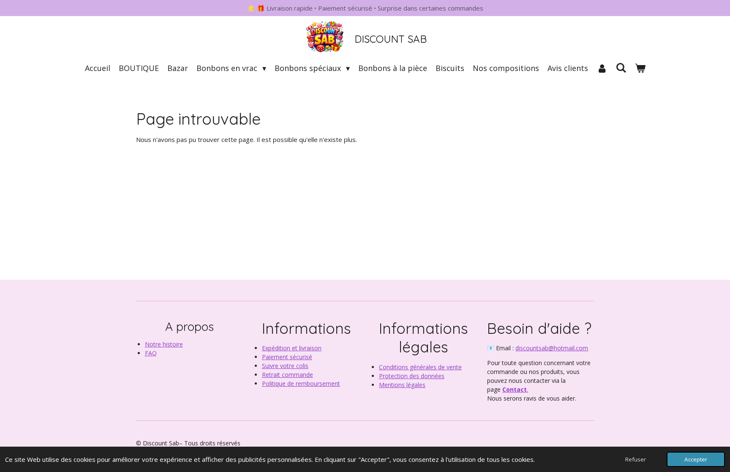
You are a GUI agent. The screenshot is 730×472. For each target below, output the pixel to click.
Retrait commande (287, 375)
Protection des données (411, 376)
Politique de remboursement (301, 383)
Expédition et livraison (291, 348)
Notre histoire (164, 344)
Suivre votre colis (285, 366)
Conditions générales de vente (420, 367)
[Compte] (601, 68)
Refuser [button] (635, 459)
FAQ (151, 353)
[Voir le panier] (639, 68)
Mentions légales (402, 385)
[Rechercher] (620, 67)
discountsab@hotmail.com (551, 348)
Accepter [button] (695, 459)
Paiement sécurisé (287, 357)
